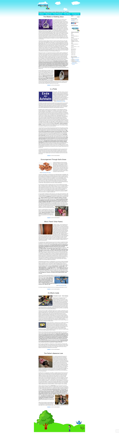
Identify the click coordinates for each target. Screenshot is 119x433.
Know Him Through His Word (76, 62)
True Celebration (77, 59)
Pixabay (64, 101)
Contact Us (75, 14)
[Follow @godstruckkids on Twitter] (73, 23)
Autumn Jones (73, 63)
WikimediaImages (59, 101)
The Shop (67, 14)
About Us (48, 14)
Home (42, 14)
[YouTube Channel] (75, 23)
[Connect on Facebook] (72, 23)
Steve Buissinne (44, 172)
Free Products (57, 14)
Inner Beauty (77, 60)
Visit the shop (73, 20)
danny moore (60, 285)
